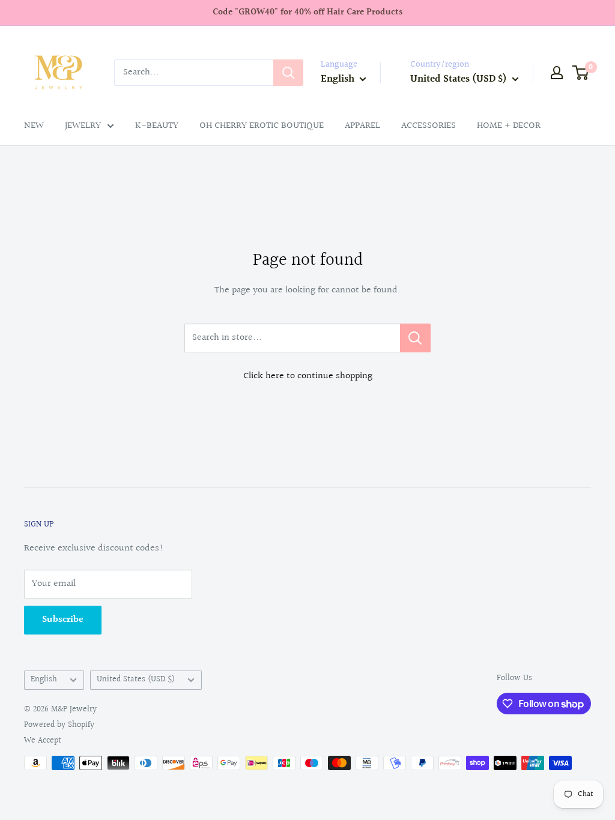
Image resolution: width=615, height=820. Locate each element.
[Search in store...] (415, 338)
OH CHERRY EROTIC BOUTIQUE (261, 125)
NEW (34, 125)
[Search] (288, 72)
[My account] (557, 72)
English (44, 679)
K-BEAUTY (156, 125)
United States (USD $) (136, 679)
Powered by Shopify (59, 725)
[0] (581, 72)
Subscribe (62, 619)
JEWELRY (83, 125)
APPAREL (362, 125)
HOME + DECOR (509, 125)
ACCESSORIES (428, 125)
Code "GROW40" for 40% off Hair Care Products (307, 12)
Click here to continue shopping (307, 376)
